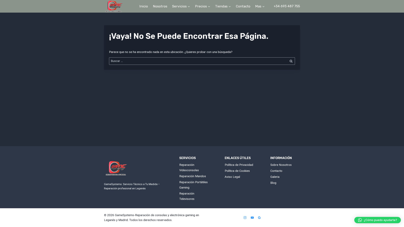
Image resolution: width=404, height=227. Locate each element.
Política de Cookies (237, 171)
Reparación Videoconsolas (189, 167)
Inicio (143, 6)
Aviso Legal (232, 177)
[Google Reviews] (259, 218)
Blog (273, 183)
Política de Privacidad (239, 165)
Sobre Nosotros (281, 165)
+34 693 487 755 (287, 6)
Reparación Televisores (186, 196)
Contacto (243, 6)
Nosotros (160, 6)
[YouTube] (252, 218)
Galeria (274, 177)
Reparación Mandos (192, 176)
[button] (377, 220)
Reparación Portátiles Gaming (193, 184)
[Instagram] (245, 218)
